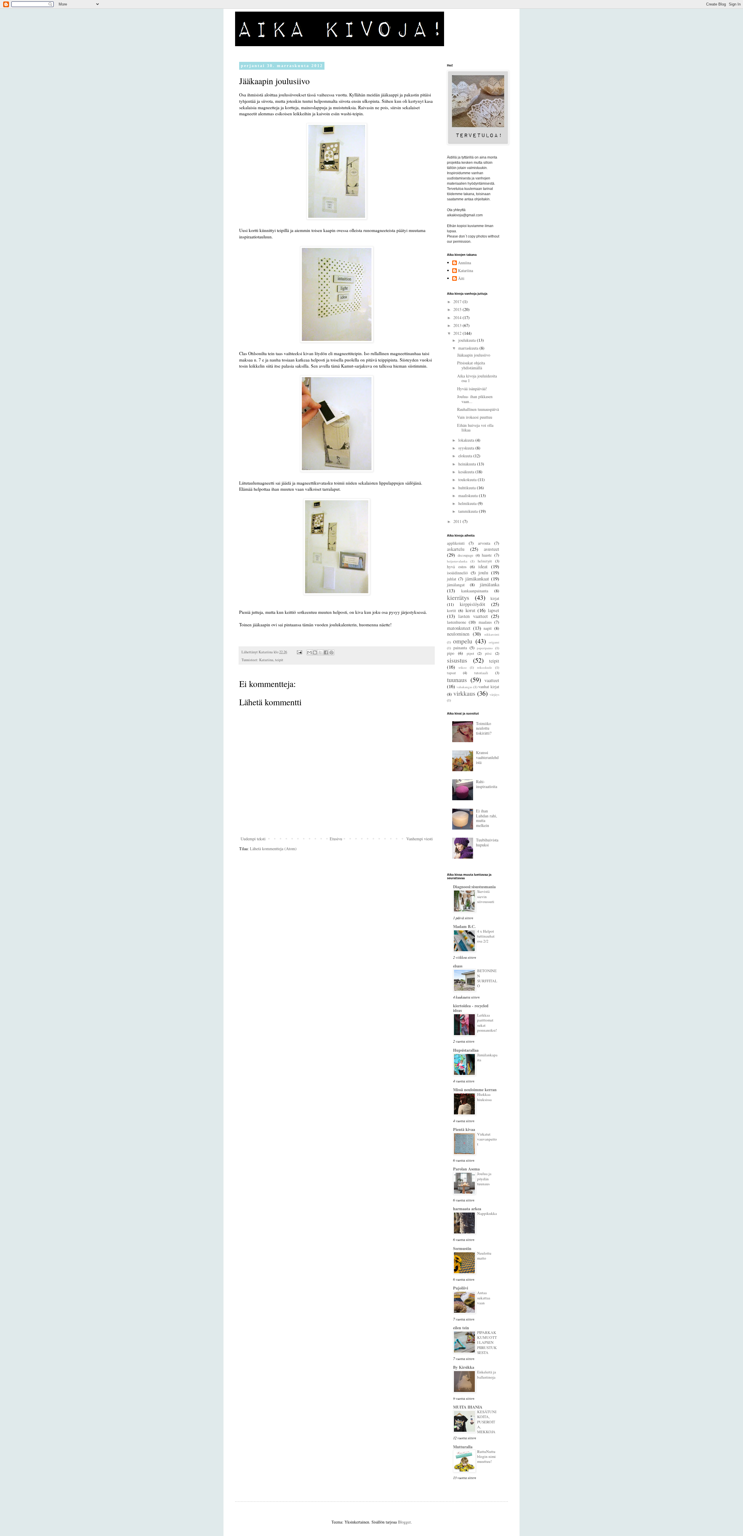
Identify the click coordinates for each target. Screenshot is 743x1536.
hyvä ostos (456, 566)
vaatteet (491, 680)
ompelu (462, 640)
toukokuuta (468, 479)
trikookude (484, 667)
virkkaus (464, 693)
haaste (487, 555)
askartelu (455, 549)
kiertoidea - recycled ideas (470, 1008)
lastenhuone (456, 622)
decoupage (465, 555)
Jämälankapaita (487, 1057)
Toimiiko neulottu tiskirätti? (483, 728)
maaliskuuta (468, 495)
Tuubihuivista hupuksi (487, 842)
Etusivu (336, 838)
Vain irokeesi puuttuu (474, 417)
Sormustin (462, 1248)
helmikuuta (468, 503)
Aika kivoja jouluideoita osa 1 (477, 378)
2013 (458, 325)
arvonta (484, 543)
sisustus (457, 660)
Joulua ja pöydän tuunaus (484, 1178)
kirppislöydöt (472, 604)
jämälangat (456, 584)
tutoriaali (481, 672)
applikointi (456, 543)
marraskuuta (468, 348)
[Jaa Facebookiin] (326, 652)
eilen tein (461, 1328)
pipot (470, 653)
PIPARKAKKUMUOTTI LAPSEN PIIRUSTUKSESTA (487, 1342)
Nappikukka (487, 1213)
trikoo (463, 667)
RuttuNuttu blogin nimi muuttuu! (486, 1456)
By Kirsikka (463, 1367)
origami (494, 642)
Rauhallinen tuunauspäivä (478, 409)
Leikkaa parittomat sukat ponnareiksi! (487, 1022)
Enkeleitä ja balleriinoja (486, 1374)
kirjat (494, 598)
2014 (458, 317)
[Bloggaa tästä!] (315, 652)
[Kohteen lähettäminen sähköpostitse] (309, 652)
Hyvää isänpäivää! (472, 388)
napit (488, 628)
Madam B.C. (464, 926)
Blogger (404, 1522)
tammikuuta (468, 511)
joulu (483, 572)
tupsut (451, 672)
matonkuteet (458, 628)
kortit (451, 610)
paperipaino (485, 648)
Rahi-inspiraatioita (486, 784)
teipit (279, 659)
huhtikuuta (467, 487)
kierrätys (458, 597)
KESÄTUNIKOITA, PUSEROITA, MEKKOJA (486, 1421)
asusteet (491, 549)
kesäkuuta (466, 471)
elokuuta (465, 455)
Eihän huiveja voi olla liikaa (475, 427)
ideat (483, 566)
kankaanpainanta (474, 590)
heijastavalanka (457, 561)
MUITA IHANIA (467, 1407)
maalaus (485, 622)
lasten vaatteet (473, 616)
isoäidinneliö (457, 572)
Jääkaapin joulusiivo (473, 355)
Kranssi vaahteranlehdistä (487, 757)
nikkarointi (491, 634)
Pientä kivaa (464, 1129)
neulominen (458, 633)
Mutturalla (463, 1447)
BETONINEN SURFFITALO (487, 978)
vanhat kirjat (488, 686)
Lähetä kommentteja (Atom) (273, 848)
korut (470, 610)
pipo (450, 653)
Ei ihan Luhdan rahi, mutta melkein (486, 818)
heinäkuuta (467, 464)
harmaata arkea (467, 1209)
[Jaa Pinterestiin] (331, 652)
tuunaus (457, 679)
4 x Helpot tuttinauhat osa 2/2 (486, 936)
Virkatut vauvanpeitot (487, 1139)
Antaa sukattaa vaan (483, 1297)
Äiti (461, 278)
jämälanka (489, 584)
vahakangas (464, 687)
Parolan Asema (466, 1169)
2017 (458, 301)
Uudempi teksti (253, 838)
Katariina (266, 659)
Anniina (464, 262)
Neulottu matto (484, 1256)
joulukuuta (467, 340)
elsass (457, 966)
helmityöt (485, 561)
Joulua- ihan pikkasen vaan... (475, 399)
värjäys (494, 694)
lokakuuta (466, 440)
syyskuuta (466, 448)
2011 (458, 521)
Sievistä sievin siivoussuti (485, 896)
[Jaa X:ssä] (320, 652)
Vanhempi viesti (419, 838)
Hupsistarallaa (466, 1050)
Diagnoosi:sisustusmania (474, 887)
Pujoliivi (460, 1288)
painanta (460, 647)
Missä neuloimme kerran (475, 1090)
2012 (458, 333)
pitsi (488, 653)
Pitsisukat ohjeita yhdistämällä (471, 365)
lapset (493, 610)
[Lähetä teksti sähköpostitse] (299, 652)
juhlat (451, 579)
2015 (458, 309)
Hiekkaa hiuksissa (484, 1097)
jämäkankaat (477, 578)
